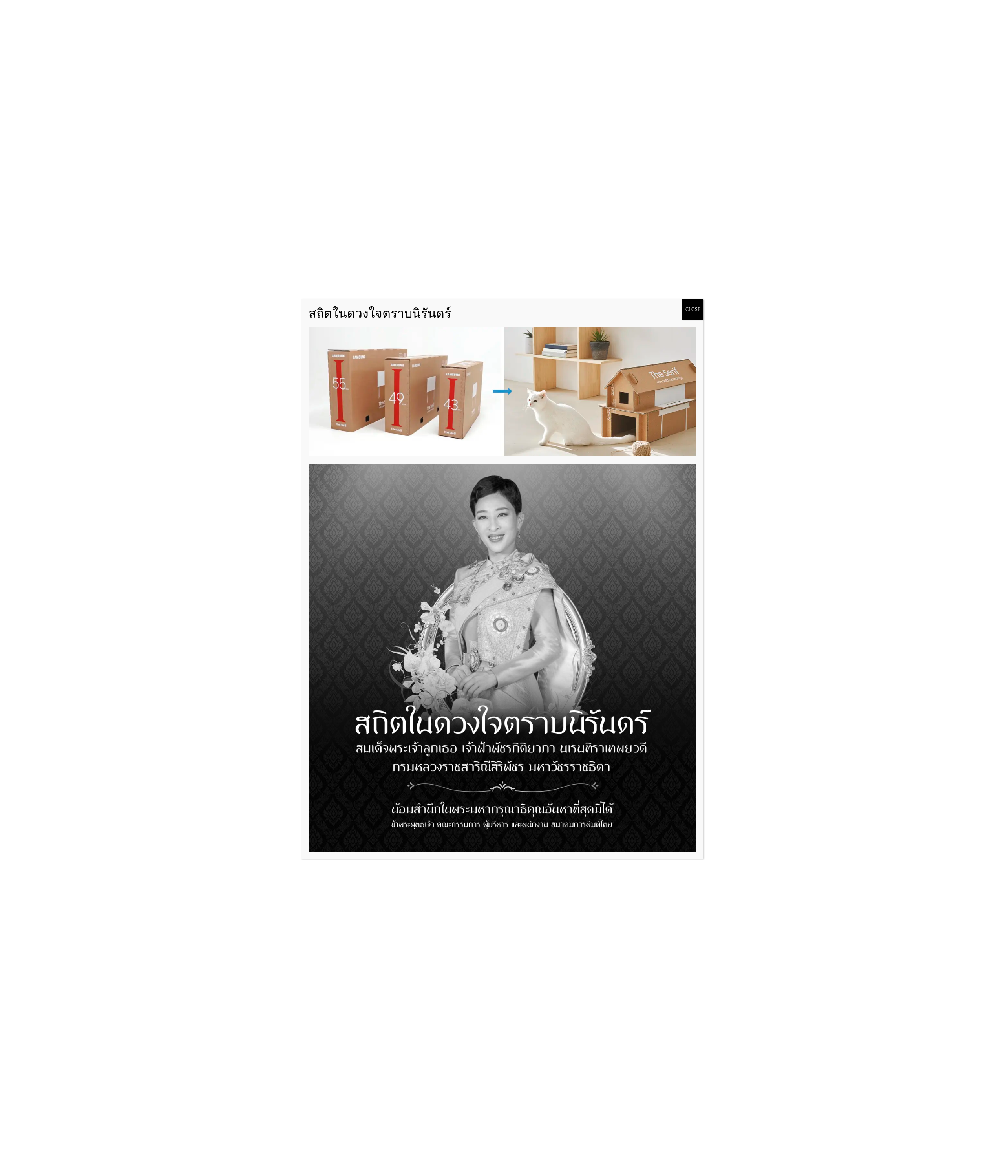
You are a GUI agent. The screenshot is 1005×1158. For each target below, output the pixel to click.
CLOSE (692, 309)
